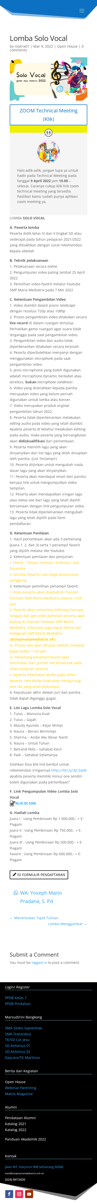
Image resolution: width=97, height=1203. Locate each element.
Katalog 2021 (15, 1123)
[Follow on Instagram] (19, 1194)
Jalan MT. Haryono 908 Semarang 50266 (34, 1167)
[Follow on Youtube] (29, 1194)
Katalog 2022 (15, 1129)
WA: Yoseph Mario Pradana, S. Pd (41, 897)
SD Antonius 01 (17, 1045)
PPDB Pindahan (18, 1003)
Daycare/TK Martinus (22, 1057)
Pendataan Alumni (20, 1117)
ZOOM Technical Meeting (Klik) (49, 114)
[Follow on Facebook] (9, 1194)
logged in (39, 962)
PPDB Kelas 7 (16, 997)
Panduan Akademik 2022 (25, 1139)
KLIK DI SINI (25, 803)
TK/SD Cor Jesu (17, 1039)
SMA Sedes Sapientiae (23, 1028)
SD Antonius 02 (17, 1051)
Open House (67, 46)
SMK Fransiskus (18, 1034)
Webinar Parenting (20, 1087)
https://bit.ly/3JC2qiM (69, 770)
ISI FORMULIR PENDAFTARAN (41, 874)
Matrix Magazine (19, 1093)
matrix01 (22, 46)
